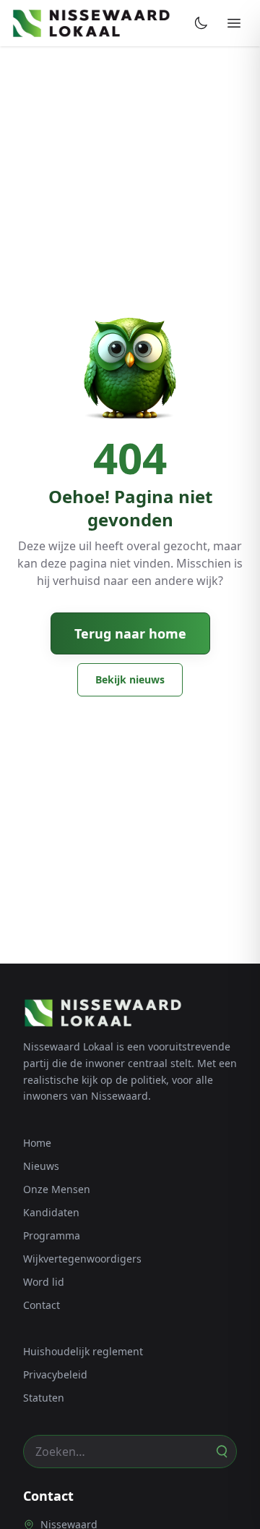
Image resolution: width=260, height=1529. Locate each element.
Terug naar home (130, 633)
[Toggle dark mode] (201, 23)
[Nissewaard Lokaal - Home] (91, 23)
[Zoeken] (221, 1452)
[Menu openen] (234, 23)
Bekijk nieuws (130, 679)
